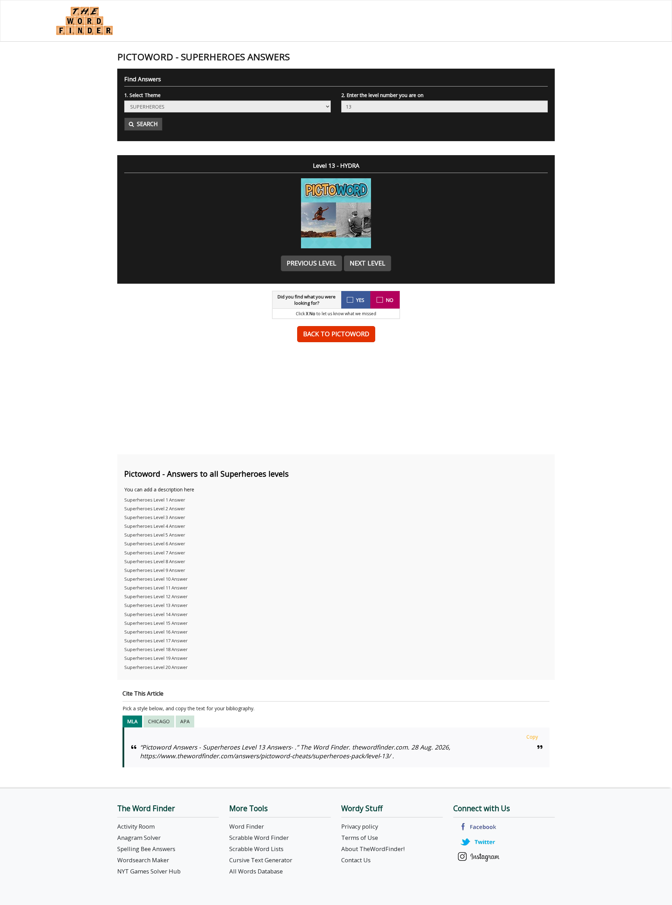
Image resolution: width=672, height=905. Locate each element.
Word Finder (246, 826)
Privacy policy (359, 826)
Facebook (479, 827)
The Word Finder (84, 21)
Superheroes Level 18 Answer (156, 649)
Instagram (479, 857)
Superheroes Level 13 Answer (156, 605)
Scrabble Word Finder (259, 838)
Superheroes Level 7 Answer (154, 553)
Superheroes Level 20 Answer (156, 667)
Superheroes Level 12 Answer (156, 597)
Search (146, 124)
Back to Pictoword (336, 334)
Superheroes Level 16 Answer (156, 632)
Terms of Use (359, 838)
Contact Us (356, 860)
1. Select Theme (142, 95)
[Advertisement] (336, 398)
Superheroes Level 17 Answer (156, 641)
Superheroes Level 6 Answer (154, 544)
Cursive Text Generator (260, 860)
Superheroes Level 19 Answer (156, 658)
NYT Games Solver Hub (149, 871)
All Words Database (256, 871)
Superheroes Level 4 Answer (154, 526)
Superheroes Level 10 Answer (156, 579)
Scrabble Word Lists (256, 849)
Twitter (479, 842)
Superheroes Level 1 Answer (154, 500)
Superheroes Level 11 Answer (156, 588)
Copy (532, 736)
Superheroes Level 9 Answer (154, 570)
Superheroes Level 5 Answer (154, 535)
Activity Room (136, 826)
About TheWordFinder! (373, 849)
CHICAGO (159, 721)
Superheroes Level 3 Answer (154, 517)
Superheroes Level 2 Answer (154, 509)
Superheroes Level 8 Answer (154, 562)
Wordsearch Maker (143, 860)
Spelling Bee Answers (146, 849)
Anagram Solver (139, 838)
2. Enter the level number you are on (382, 95)
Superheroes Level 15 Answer (156, 623)
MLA (132, 721)
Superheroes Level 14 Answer (156, 614)
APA (185, 721)
